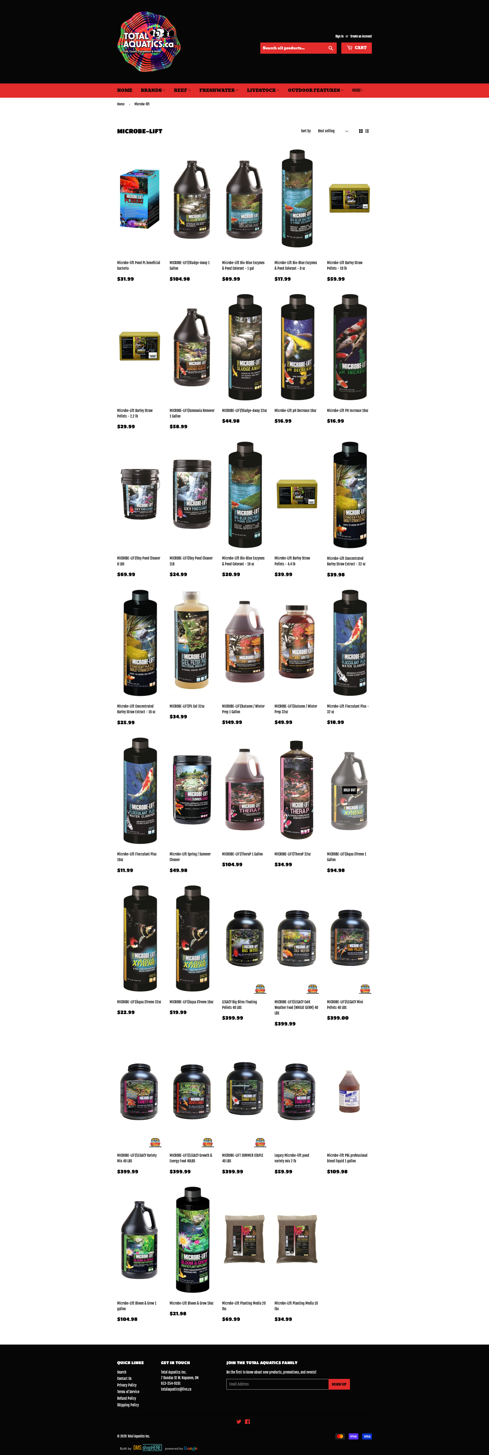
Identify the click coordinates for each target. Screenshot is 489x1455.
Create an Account (361, 36)
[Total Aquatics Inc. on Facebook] (247, 1422)
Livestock (262, 90)
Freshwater (217, 90)
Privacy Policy (127, 1385)
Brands (151, 90)
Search (121, 1372)
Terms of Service (128, 1392)
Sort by (306, 131)
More (356, 90)
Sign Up (339, 1384)
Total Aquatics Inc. (139, 1436)
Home (124, 90)
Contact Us (124, 1378)
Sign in (339, 36)
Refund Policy (126, 1398)
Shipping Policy (128, 1405)
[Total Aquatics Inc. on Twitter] (238, 1422)
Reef (181, 90)
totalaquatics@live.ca (176, 1389)
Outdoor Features (314, 90)
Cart (360, 48)
